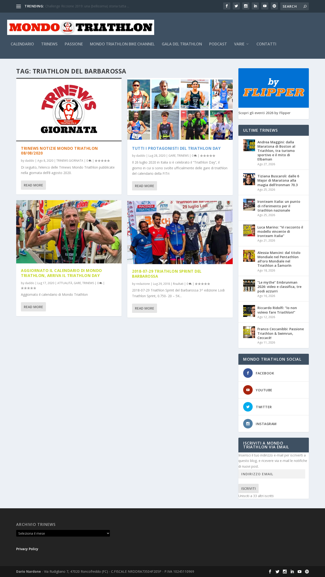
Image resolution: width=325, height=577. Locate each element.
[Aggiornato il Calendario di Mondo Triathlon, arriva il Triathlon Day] (69, 231)
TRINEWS (88, 283)
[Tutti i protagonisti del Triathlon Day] (180, 109)
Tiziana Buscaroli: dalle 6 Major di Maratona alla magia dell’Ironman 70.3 (278, 180)
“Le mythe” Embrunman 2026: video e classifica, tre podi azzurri (279, 286)
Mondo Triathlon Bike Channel (122, 44)
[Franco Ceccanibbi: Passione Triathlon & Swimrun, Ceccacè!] (249, 332)
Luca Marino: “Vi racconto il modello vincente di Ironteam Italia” (280, 231)
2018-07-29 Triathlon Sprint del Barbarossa (167, 274)
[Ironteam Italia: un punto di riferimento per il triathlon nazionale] (249, 205)
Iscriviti (248, 488)
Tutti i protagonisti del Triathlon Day (176, 148)
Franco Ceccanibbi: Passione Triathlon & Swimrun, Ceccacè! (280, 333)
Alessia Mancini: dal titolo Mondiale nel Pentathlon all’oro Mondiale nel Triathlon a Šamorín (278, 259)
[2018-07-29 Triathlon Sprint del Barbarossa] (180, 232)
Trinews (49, 44)
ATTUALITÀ (64, 283)
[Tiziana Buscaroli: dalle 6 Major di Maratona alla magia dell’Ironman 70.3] (249, 179)
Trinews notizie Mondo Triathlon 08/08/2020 (59, 151)
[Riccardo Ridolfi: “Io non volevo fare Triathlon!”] (249, 311)
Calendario (22, 44)
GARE (77, 283)
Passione (74, 44)
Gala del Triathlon (182, 44)
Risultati (178, 284)
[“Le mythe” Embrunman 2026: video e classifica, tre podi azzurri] (249, 285)
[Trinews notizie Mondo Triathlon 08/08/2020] (69, 109)
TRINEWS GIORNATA (69, 161)
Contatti (266, 44)
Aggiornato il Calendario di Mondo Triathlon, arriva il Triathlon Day (61, 273)
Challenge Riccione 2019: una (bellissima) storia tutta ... (87, 6)
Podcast (218, 44)
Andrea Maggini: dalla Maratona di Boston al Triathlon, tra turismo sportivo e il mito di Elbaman (276, 151)
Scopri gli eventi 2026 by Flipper (264, 113)
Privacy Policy (27, 549)
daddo (29, 161)
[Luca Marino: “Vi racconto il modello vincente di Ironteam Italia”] (249, 230)
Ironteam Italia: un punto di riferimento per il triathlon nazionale (278, 205)
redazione (143, 284)
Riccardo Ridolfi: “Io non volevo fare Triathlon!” (277, 309)
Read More (33, 185)
